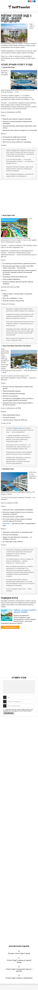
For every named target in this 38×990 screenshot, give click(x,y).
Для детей (6, 523)
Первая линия (17, 428)
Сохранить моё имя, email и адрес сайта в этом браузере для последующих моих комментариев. (18, 710)
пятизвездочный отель (8, 238)
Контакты (26, 986)
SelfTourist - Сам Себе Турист (16, 986)
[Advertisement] (12, 197)
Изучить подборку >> (11, 627)
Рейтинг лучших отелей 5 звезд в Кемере (25, 611)
